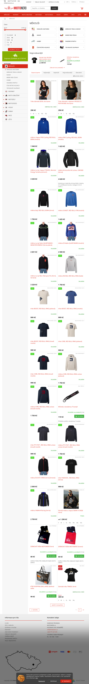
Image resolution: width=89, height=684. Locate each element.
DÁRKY (10, 111)
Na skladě (11, 35)
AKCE (10, 115)
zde (37, 678)
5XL (81, 523)
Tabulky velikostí (40, 2)
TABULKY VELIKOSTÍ (10, 634)
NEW (10, 40)
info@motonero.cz (52, 629)
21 (83, 610)
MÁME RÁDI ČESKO (12, 77)
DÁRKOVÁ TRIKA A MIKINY (14, 72)
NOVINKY (11, 91)
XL (38, 113)
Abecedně (79, 72)
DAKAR (9, 75)
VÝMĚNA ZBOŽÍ (9, 636)
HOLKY (10, 107)
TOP (9, 45)
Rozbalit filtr (14, 49)
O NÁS (7, 623)
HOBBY (9, 80)
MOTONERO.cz (51, 625)
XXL (42, 113)
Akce (10, 37)
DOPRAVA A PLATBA (10, 627)
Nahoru (35, 610)
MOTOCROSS (12, 103)
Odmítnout (53, 681)
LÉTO (10, 119)
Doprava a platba (54, 2)
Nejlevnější (47, 72)
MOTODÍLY (11, 99)
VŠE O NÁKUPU (9, 625)
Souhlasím (67, 681)
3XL (46, 113)
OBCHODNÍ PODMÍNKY (11, 632)
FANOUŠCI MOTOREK (13, 69)
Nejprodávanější (67, 72)
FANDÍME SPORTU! (12, 83)
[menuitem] (6, 14)
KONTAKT (28, 2)
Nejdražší (56, 72)
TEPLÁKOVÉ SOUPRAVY (13, 88)
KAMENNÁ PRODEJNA (53, 623)
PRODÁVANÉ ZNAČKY (11, 638)
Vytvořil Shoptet (80, 680)
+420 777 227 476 (52, 632)
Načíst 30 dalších (57, 605)
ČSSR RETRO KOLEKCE (13, 85)
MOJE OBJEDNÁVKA (10, 640)
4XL (77, 523)
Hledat (54, 8)
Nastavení (42, 681)
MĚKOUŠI (11, 66)
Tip (9, 42)
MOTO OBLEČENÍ (13, 95)
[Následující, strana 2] (79, 609)
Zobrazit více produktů (56, 67)
